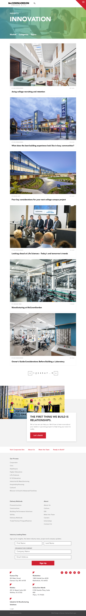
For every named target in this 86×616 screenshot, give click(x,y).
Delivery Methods (16, 518)
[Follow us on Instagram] (74, 572)
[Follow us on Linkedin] (79, 572)
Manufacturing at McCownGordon (27, 307)
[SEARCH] (34, 3)
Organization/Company (23, 548)
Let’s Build (38, 435)
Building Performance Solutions (21, 511)
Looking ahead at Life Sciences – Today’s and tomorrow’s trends (40, 253)
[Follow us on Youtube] (62, 572)
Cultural (13, 487)
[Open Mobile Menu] (83, 2)
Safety (12, 514)
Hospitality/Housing (17, 484)
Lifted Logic (72, 613)
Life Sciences (14, 475)
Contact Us (48, 524)
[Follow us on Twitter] (70, 572)
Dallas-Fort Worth (39, 587)
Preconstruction (15, 505)
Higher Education (16, 472)
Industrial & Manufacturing (19, 481)
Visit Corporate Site (17, 449)
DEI (45, 511)
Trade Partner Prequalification (21, 521)
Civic (11, 465)
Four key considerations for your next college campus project (39, 199)
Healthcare (14, 469)
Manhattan (36, 575)
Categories (23, 34)
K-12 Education (15, 478)
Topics (33, 34)
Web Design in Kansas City (59, 613)
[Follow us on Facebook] (66, 572)
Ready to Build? (58, 449)
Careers (46, 518)
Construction (14, 508)
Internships (48, 521)
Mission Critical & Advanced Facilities (23, 491)
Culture (46, 508)
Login (12, 609)
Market (13, 34)
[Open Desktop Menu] (37, 3)
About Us (31, 449)
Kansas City (14, 575)
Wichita (12, 587)
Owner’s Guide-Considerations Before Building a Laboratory (38, 361)
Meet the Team (44, 449)
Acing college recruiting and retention (28, 92)
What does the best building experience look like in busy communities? (43, 146)
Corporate (13, 462)
